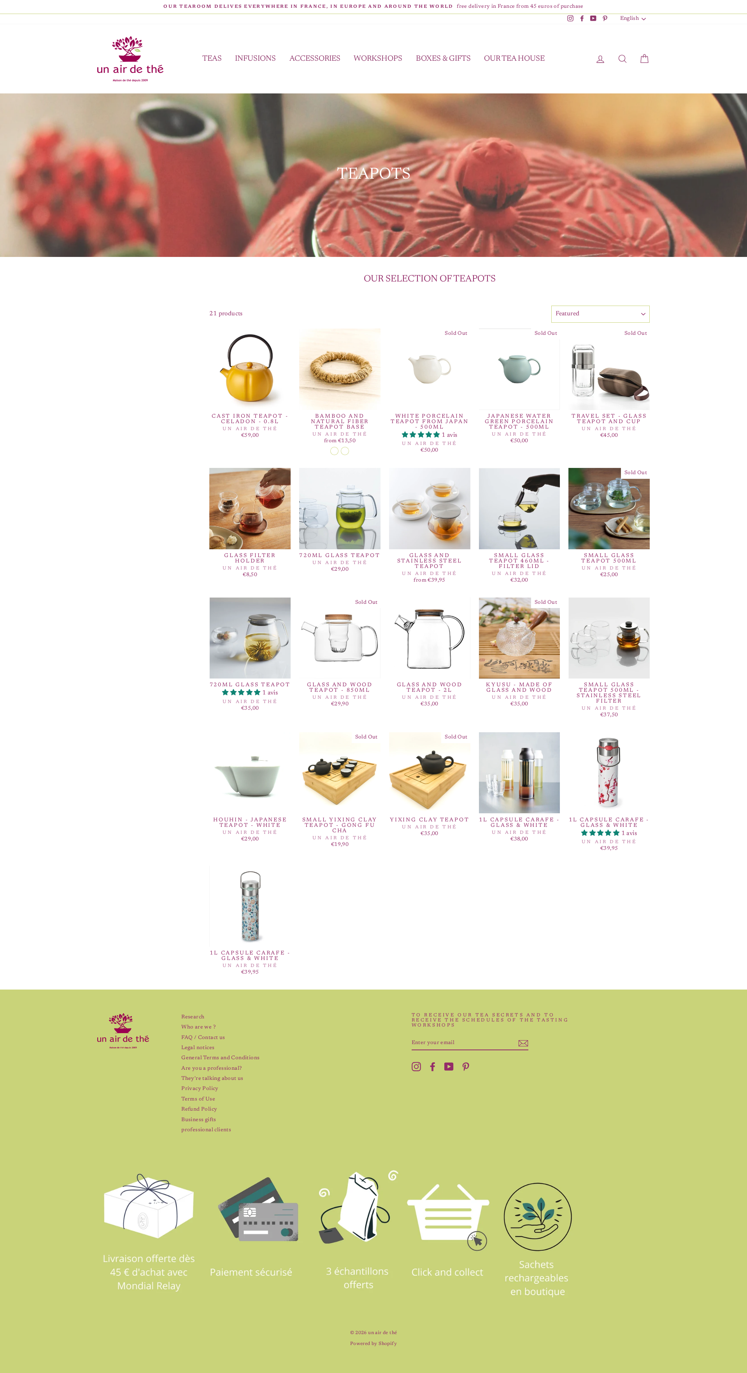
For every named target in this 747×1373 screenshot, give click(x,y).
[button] (422, 435)
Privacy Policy (200, 1089)
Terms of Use (198, 1099)
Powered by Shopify (373, 1343)
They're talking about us (212, 1078)
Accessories (314, 59)
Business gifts (198, 1120)
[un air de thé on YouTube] (449, 1066)
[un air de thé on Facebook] (432, 1066)
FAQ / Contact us (203, 1038)
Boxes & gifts (443, 59)
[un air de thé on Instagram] (416, 1066)
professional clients (206, 1130)
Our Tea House (514, 59)
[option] (373, 7)
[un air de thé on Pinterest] (465, 1066)
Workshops (378, 59)
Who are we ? (198, 1027)
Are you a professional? (211, 1068)
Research (192, 1017)
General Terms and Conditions (220, 1058)
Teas (212, 59)
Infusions (255, 59)
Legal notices (197, 1048)
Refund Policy (199, 1109)
